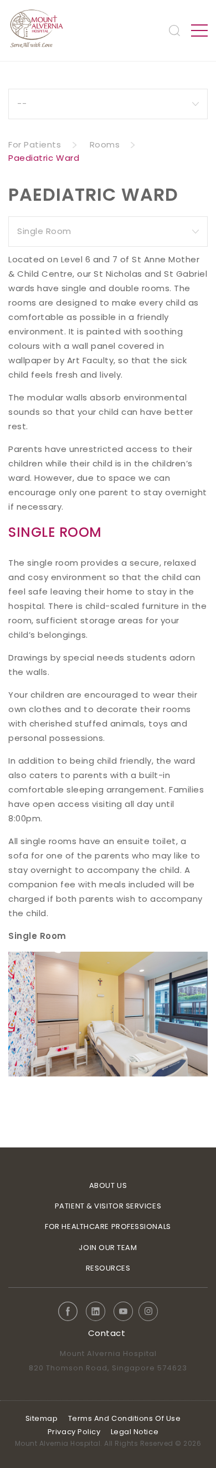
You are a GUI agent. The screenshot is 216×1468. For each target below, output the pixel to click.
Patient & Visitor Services (108, 1206)
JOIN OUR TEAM (108, 1247)
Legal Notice (135, 1431)
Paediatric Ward (43, 158)
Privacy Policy (74, 1431)
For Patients (34, 144)
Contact (107, 1333)
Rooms (105, 144)
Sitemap (41, 1418)
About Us (108, 1185)
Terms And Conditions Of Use (124, 1418)
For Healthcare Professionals (108, 1226)
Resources (108, 1268)
